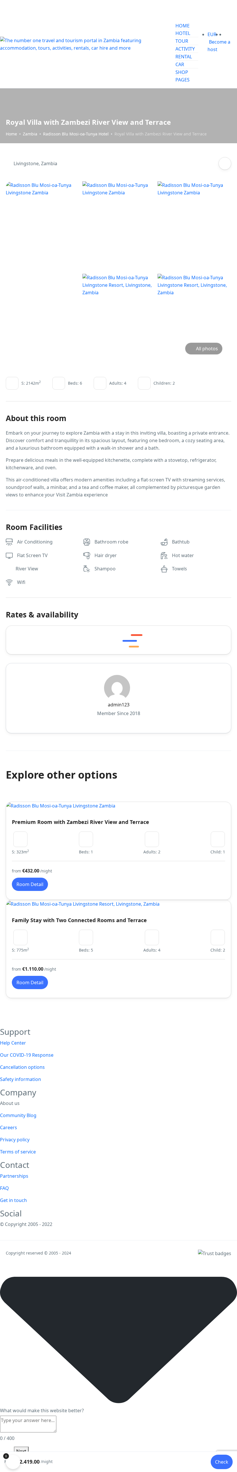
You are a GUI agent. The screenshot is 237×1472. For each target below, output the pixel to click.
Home (182, 26)
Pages (182, 80)
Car (179, 64)
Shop (181, 72)
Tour (181, 41)
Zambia (30, 134)
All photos (207, 348)
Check (221, 1462)
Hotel (182, 33)
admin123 (118, 704)
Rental (183, 56)
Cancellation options (22, 1067)
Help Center (13, 1043)
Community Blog (18, 1115)
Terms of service (18, 1152)
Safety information (20, 1079)
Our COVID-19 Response (26, 1055)
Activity (185, 49)
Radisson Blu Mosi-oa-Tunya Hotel (76, 134)
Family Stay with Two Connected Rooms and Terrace (79, 920)
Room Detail (29, 884)
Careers (8, 1127)
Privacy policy (14, 1139)
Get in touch (13, 1200)
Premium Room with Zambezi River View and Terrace (80, 821)
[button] (223, 34)
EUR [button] (213, 34)
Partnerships (14, 1176)
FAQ (4, 1188)
